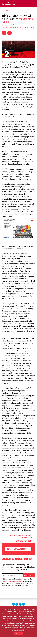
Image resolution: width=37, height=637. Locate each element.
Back (6, 11)
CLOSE (18, 633)
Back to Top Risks (24, 541)
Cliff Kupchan (26, 27)
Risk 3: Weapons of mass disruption (21, 535)
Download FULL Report (16, 549)
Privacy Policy (6, 581)
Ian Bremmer (11, 27)
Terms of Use (18, 581)
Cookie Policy (20, 630)
